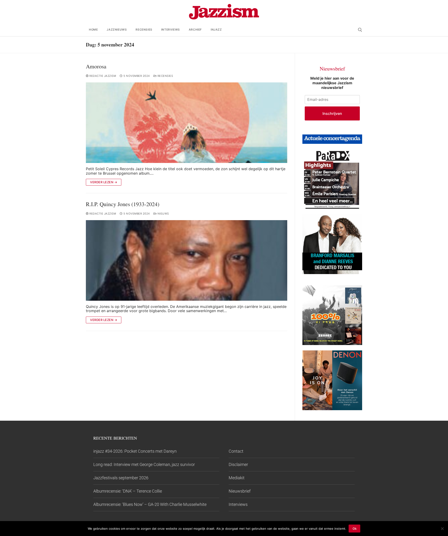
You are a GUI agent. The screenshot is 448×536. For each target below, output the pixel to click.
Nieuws (163, 213)
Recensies (165, 76)
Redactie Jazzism (102, 76)
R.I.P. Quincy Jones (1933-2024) (122, 204)
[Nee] (442, 528)
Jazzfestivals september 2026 (120, 477)
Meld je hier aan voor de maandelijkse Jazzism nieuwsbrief (332, 83)
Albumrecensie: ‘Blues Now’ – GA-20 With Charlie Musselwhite (149, 504)
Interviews (238, 504)
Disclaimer (238, 464)
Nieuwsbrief (240, 491)
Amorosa (96, 66)
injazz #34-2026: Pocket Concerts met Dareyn (135, 451)
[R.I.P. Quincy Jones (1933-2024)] (186, 260)
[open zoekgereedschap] (360, 30)
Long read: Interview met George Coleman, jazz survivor (144, 464)
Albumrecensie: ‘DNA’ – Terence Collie (127, 491)
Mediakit (237, 477)
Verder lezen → (103, 182)
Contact (236, 451)
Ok (355, 528)
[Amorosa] (186, 122)
